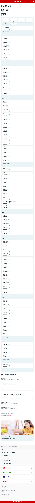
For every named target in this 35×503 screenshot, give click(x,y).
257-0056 (5, 144)
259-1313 (5, 305)
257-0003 (5, 322)
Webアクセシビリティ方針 (5, 489)
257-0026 (5, 135)
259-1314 (5, 366)
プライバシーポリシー (5, 487)
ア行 (5, 18)
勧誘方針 (3, 491)
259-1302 (5, 292)
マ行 (21, 21)
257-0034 (5, 170)
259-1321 (5, 301)
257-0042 (5, 89)
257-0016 (5, 203)
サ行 (21, 18)
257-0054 (5, 314)
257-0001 (5, 186)
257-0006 (5, 85)
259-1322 (5, 119)
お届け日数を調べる (7, 460)
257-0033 (5, 330)
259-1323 (5, 207)
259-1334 (5, 344)
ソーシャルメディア (4, 495)
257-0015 (5, 263)
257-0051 (5, 46)
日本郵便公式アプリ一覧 (5, 494)
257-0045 (5, 111)
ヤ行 (29, 21)
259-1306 (5, 199)
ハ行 (13, 21)
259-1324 (5, 178)
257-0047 (5, 148)
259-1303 (5, 115)
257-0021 (5, 326)
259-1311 (5, 352)
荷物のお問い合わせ (7, 455)
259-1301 (5, 251)
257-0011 (5, 55)
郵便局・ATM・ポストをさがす (9, 452)
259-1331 (5, 279)
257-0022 (5, 93)
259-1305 (5, 275)
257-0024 (5, 216)
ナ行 (5, 21)
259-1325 (5, 242)
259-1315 (5, 348)
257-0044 (5, 271)
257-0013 (5, 318)
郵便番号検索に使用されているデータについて (7, 413)
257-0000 (5, 29)
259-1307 (5, 356)
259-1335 (5, 310)
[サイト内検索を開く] (33, 1)
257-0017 (5, 174)
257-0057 (5, 267)
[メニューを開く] (2, 1)
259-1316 (5, 233)
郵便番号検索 (8, 446)
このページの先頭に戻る (6, 31)
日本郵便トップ (3, 446)
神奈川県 (13, 446)
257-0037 (5, 152)
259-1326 (5, 123)
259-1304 (5, 284)
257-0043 (5, 107)
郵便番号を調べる (7, 450)
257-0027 (5, 229)
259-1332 (5, 140)
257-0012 (5, 225)
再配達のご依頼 (7, 458)
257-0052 (5, 72)
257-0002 (5, 190)
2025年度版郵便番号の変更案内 (5, 415)
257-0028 (5, 255)
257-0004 (5, 131)
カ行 (13, 18)
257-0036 (5, 334)
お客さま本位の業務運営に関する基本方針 (8, 490)
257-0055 (5, 156)
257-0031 (5, 160)
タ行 (29, 18)
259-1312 (5, 68)
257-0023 (5, 194)
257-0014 (5, 38)
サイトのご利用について (5, 486)
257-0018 (5, 42)
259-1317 (5, 220)
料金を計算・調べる (7, 463)
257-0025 (5, 59)
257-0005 (5, 76)
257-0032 (5, 80)
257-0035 (5, 288)
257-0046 (5, 259)
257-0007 (5, 182)
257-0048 (5, 102)
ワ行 (13, 23)
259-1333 (5, 246)
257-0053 (5, 127)
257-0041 (5, 50)
